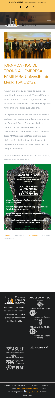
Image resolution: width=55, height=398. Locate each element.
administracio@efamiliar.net (35, 2)
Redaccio (9, 235)
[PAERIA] (40, 302)
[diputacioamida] (40, 322)
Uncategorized (33, 235)
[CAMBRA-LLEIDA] (40, 312)
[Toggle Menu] (49, 21)
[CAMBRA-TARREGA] (40, 330)
